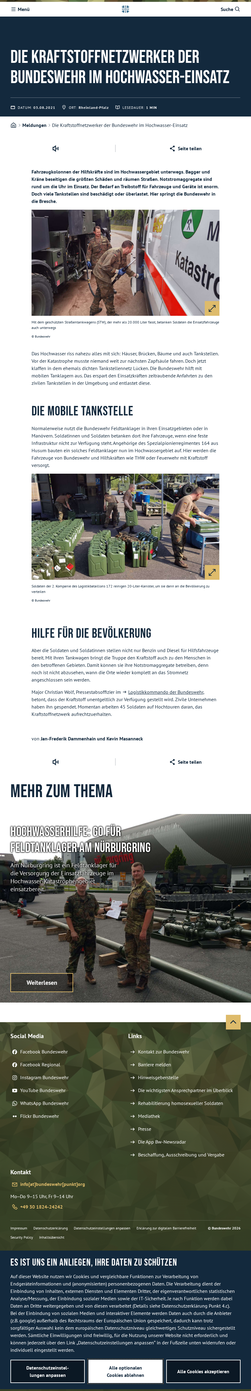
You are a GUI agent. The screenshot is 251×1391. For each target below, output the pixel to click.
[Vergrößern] (212, 308)
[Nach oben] (233, 1022)
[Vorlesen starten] (55, 148)
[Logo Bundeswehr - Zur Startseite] (125, 9)
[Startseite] (13, 125)
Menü (24, 9)
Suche (227, 9)
